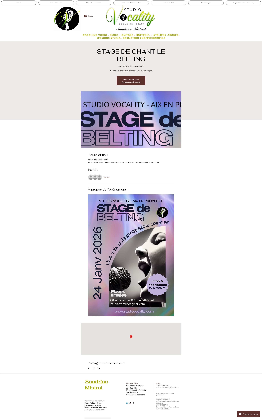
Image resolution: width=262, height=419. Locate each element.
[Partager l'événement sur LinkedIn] (99, 368)
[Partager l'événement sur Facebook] (89, 368)
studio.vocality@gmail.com (169, 387)
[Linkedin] (127, 403)
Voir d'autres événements (131, 82)
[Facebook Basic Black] (133, 403)
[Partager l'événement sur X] (94, 368)
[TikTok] (130, 403)
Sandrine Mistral (131, 29)
